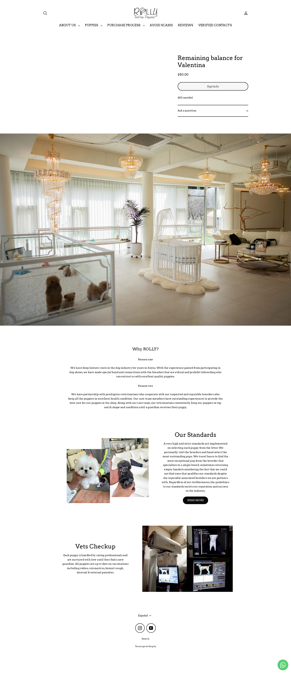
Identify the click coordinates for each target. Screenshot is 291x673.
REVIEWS (185, 25)
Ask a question (187, 110)
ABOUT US (67, 25)
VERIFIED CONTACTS (215, 25)
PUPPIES (92, 25)
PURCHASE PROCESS (124, 25)
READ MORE (195, 500)
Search (145, 638)
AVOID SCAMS (161, 25)
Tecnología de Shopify (145, 646)
